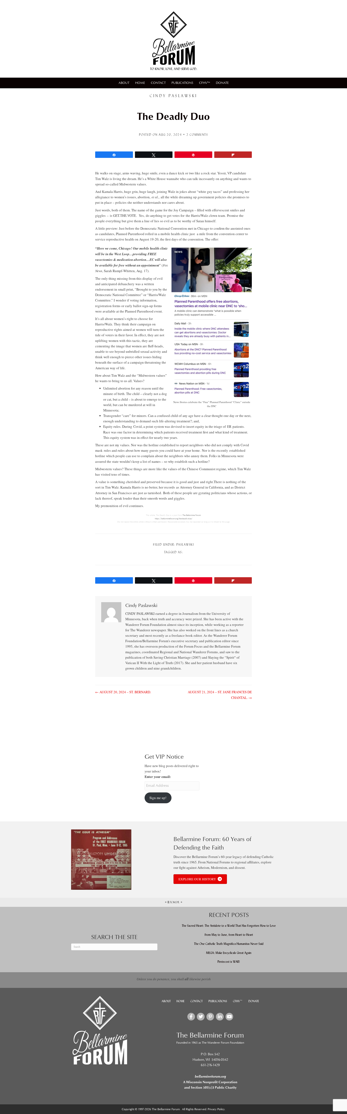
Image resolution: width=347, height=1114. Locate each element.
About (123, 83)
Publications (182, 83)
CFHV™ (204, 83)
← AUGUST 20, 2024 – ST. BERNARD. (123, 692)
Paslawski (185, 544)
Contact (158, 83)
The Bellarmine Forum (192, 515)
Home (140, 83)
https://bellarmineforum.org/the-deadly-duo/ (173, 518)
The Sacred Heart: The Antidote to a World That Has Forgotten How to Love (229, 926)
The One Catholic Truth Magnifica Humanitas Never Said (228, 944)
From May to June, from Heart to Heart (229, 935)
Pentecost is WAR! (228, 962)
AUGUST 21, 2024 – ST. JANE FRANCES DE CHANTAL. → (220, 695)
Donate (222, 83)
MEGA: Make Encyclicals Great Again (228, 953)
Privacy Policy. (216, 1109)
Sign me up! (157, 797)
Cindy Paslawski (173, 95)
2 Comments (197, 135)
